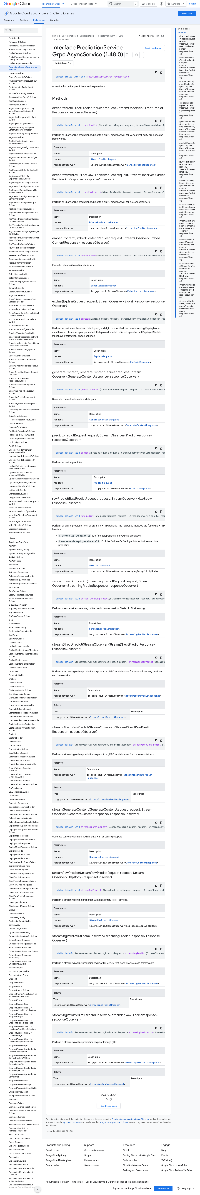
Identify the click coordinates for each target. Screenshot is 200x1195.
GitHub (126, 1150)
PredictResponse (140, 488)
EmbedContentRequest (103, 285)
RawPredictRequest (100, 565)
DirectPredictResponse (141, 164)
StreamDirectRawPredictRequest (109, 799)
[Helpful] (157, 36)
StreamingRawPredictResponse (142, 1062)
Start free (187, 13)
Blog (163, 1150)
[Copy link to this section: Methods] (72, 99)
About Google (52, 1182)
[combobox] (123, 4)
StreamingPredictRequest (104, 628)
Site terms (77, 1182)
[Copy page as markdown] (137, 55)
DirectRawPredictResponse (142, 228)
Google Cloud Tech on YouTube (176, 1170)
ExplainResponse (140, 362)
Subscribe (163, 1188)
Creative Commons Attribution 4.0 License (130, 1119)
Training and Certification (135, 1170)
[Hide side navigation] (38, 1189)
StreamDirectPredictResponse (142, 695)
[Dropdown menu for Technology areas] (64, 4)
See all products (54, 1150)
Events (164, 1155)
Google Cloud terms (95, 1182)
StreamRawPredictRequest (104, 920)
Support (88, 1155)
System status (91, 1165)
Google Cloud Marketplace (59, 1160)
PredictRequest (103, 482)
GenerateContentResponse (141, 425)
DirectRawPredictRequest (104, 222)
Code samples (130, 1160)
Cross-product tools (82, 3)
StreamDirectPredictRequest (107, 717)
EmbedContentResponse (140, 291)
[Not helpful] (162, 36)
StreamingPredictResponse (142, 634)
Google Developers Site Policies (113, 1122)
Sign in (192, 4)
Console (150, 3)
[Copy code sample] (161, 72)
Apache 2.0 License (71, 1122)
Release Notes (91, 1160)
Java (45, 13)
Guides (24, 20)
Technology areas (51, 3)
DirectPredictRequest (103, 159)
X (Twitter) (166, 1160)
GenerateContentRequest (104, 419)
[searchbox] (21, 30)
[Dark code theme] (156, 72)
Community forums (94, 1150)
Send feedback (153, 48)
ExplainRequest (103, 356)
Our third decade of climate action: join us (128, 1182)
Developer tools (87, 36)
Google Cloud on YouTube (174, 1165)
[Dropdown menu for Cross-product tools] (96, 4)
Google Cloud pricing (56, 1155)
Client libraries (63, 13)
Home (55, 36)
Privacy (65, 1182)
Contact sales (52, 1165)
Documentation (69, 36)
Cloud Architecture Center (136, 1165)
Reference (39, 20)
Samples (54, 20)
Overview (9, 20)
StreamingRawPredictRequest (107, 1084)
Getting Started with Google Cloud (139, 1155)
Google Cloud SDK (23, 13)
